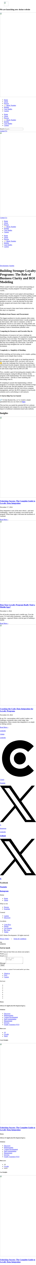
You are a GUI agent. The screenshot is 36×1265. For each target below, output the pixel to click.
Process (6, 103)
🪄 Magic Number (10, 105)
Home (6, 100)
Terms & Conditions (20, 939)
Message (3, 963)
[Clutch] (18, 776)
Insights (6, 107)
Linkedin (3, 731)
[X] (18, 821)
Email (2, 956)
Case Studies (8, 109)
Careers (6, 111)
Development (4, 266)
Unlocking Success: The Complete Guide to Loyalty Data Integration (17, 502)
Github (2, 734)
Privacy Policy (4, 939)
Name (2, 954)
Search (2, 129)
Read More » (4, 519)
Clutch (2, 779)
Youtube (2, 783)
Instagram (3, 828)
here (23, 402)
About (6, 102)
